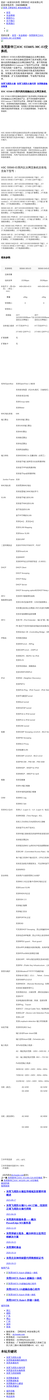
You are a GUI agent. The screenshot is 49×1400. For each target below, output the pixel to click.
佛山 (8, 1319)
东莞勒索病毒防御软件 (16, 1360)
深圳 (8, 1324)
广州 (8, 1321)
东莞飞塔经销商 (13, 1373)
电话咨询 (10, 1396)
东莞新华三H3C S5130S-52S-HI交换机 (25, 1178)
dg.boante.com (17, 1175)
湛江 (8, 1310)
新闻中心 (10, 18)
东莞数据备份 (12, 1378)
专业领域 (10, 15)
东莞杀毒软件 (12, 1363)
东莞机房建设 (12, 1386)
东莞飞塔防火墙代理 (26, 83)
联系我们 (10, 23)
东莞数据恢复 (12, 1381)
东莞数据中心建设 (14, 1383)
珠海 (8, 1327)
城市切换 (5, 1305)
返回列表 (5, 1183)
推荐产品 (5, 1268)
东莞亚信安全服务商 (15, 1370)
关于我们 (10, 21)
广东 (8, 1316)
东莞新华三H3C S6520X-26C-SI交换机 (21, 1180)
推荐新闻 (5, 1186)
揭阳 (8, 1313)
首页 (8, 12)
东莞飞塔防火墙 (8, 83)
